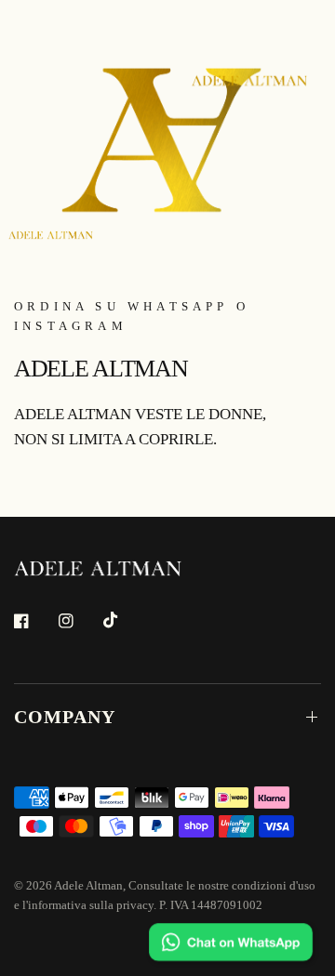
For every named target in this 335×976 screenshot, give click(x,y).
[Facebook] (34, 620)
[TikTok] (123, 620)
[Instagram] (79, 620)
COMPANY (64, 716)
